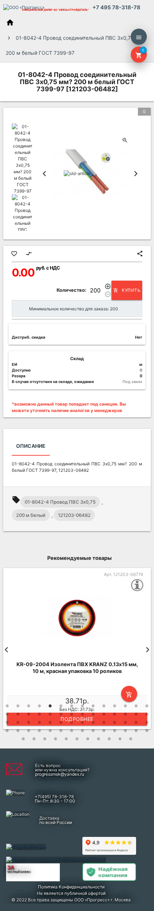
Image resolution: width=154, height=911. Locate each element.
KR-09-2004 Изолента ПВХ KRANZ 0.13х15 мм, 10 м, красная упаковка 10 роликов (77, 667)
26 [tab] (125, 714)
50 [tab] (82, 730)
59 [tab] (44, 738)
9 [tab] (93, 705)
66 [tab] (120, 738)
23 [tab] (93, 714)
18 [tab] (39, 714)
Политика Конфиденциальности (71, 887)
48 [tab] (60, 730)
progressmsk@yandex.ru (59, 774)
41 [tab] (136, 722)
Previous (44, 173)
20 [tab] (60, 714)
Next (135, 173)
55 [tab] (136, 730)
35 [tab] (71, 722)
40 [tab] (125, 722)
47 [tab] (50, 730)
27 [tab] (136, 714)
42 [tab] (146, 722)
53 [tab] (114, 730)
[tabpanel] (77, 649)
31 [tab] (28, 722)
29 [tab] (7, 722)
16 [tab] (17, 714)
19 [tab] (50, 714)
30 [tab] (17, 722)
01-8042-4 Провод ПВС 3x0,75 (60, 502)
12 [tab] (125, 705)
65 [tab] (109, 738)
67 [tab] (130, 738)
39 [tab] (114, 722)
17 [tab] (28, 714)
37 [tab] (93, 722)
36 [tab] (82, 722)
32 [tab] (39, 722)
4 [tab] (39, 705)
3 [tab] (28, 705)
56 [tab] (146, 730)
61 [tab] (66, 738)
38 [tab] (103, 722)
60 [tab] (55, 738)
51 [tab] (93, 730)
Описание (30, 446)
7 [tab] (71, 705)
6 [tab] (60, 705)
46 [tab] (39, 730)
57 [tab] (23, 738)
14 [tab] (146, 705)
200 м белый (30, 515)
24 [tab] (103, 714)
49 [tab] (71, 730)
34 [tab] (60, 722)
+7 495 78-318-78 (116, 7)
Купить (126, 290)
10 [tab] (103, 705)
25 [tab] (114, 714)
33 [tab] (50, 722)
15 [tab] (7, 714)
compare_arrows (28, 253)
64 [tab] (98, 738)
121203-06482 (74, 515)
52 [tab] (103, 730)
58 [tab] (34, 738)
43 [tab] (7, 730)
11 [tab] (114, 705)
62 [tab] (77, 738)
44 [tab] (17, 730)
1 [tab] (7, 705)
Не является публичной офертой (71, 893)
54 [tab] (125, 730)
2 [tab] (17, 705)
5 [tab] (50, 705)
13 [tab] (136, 705)
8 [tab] (82, 705)
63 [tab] (87, 738)
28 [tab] (146, 714)
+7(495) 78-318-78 (54, 796)
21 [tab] (71, 714)
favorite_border (14, 253)
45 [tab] (28, 730)
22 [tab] (82, 714)
